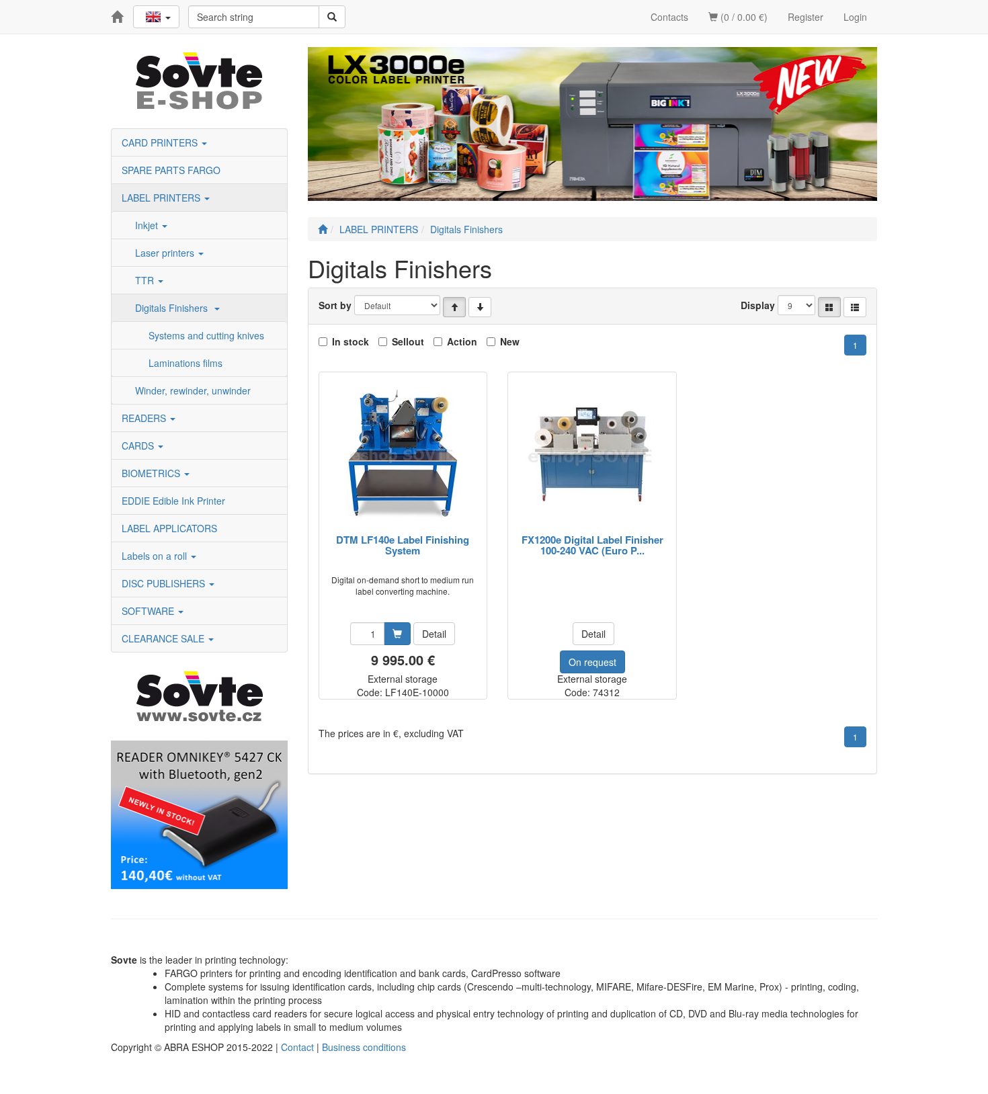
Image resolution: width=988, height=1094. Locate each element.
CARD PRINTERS (161, 142)
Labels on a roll (156, 555)
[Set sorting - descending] (479, 307)
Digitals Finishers (174, 307)
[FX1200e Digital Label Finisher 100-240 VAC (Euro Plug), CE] (592, 454)
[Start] (322, 229)
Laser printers (166, 252)
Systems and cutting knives (206, 335)
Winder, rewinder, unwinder (193, 390)
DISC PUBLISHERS (165, 583)
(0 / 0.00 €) (743, 17)
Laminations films (185, 363)
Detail (434, 633)
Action (462, 341)
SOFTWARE (149, 611)
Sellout (408, 341)
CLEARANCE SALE (164, 638)
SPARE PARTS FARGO (171, 170)
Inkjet (148, 225)
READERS (145, 418)
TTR (146, 280)
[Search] (332, 16)
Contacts (669, 17)
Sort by (335, 305)
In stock (350, 341)
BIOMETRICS (152, 473)
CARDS (139, 445)
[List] (854, 307)
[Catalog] (829, 307)
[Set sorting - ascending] (454, 307)
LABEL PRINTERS (162, 197)
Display (758, 305)
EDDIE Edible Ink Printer (173, 500)
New (510, 341)
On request (592, 662)
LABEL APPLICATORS (169, 528)
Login (855, 17)
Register (805, 17)
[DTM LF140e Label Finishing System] (403, 454)
